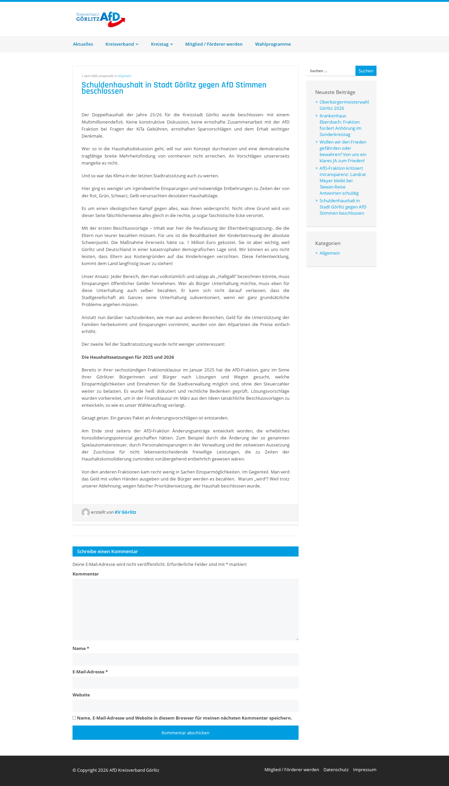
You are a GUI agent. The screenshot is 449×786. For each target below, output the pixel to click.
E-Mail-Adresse (90, 672)
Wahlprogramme (273, 44)
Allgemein (124, 76)
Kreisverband (119, 44)
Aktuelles (83, 44)
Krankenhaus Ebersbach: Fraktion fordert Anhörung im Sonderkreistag (340, 125)
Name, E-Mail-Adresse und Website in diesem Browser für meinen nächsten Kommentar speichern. (184, 718)
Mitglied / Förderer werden (214, 44)
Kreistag (159, 44)
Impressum (365, 770)
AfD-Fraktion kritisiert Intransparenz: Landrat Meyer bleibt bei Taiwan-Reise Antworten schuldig (343, 180)
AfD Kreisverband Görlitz (107, 18)
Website (81, 695)
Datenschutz (336, 770)
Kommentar (85, 574)
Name (80, 648)
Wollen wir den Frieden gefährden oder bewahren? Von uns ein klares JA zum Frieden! (343, 151)
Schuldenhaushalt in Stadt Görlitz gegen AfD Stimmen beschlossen (343, 207)
